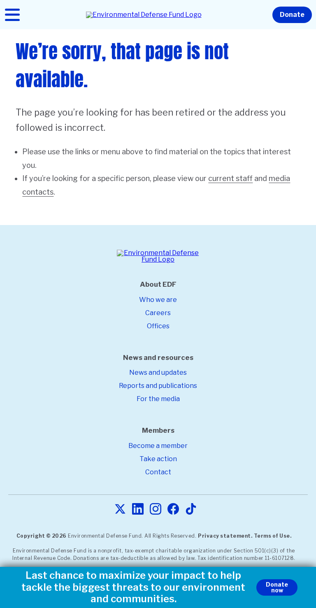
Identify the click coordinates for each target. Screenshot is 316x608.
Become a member (158, 446)
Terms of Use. (273, 536)
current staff (230, 178)
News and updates (158, 372)
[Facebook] (173, 509)
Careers (158, 313)
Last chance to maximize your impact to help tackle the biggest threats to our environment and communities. (133, 587)
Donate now (277, 587)
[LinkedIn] (138, 509)
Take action (158, 459)
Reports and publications (158, 386)
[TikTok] (191, 509)
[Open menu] (12, 14)
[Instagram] (155, 509)
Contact (158, 472)
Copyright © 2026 (41, 536)
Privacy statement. (225, 536)
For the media (158, 399)
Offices (158, 326)
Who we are (158, 300)
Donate (292, 15)
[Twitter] (120, 509)
